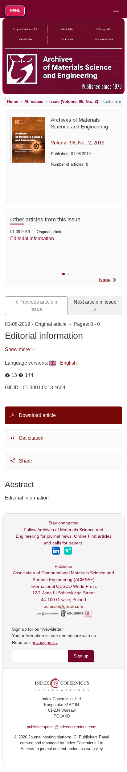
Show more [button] (18, 349)
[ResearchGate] (68, 550)
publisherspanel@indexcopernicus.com (61, 727)
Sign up (81, 655)
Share (25, 460)
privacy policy (44, 642)
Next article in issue (95, 302)
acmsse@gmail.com (63, 606)
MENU (15, 11)
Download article (37, 415)
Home (12, 101)
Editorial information (32, 238)
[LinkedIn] (56, 550)
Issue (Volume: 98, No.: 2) (73, 101)
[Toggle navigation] (115, 11)
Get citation (30, 438)
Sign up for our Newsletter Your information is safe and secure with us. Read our (54, 636)
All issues (33, 101)
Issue (105, 280)
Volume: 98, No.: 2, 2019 (77, 142)
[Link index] (62, 684)
